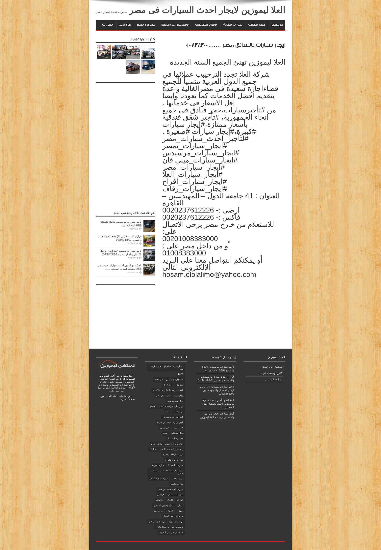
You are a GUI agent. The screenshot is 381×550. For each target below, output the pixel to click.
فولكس (160, 494)
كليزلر (180, 505)
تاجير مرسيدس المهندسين (171, 427)
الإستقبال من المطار (175, 24)
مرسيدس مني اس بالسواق (171, 532)
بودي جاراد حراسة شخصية (171, 406)
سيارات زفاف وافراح (174, 460)
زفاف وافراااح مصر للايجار (171, 449)
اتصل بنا (107, 24)
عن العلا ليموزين (274, 379)
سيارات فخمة (232, 24)
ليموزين (180, 510)
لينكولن (169, 510)
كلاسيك (159, 500)
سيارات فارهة (158, 465)
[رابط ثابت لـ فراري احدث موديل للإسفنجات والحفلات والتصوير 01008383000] (149, 245)
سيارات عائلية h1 (175, 465)
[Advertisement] (125, 144)
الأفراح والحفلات (206, 24)
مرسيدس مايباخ (176, 521)
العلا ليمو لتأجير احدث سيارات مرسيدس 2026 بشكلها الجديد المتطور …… (217, 404)
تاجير (167, 411)
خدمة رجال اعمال (175, 438)
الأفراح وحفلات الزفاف (271, 373)
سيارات (153, 449)
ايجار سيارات (256, 24)
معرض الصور (146, 24)
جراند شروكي (177, 433)
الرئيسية (276, 24)
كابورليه (180, 500)
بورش (153, 406)
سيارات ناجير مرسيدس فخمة (170, 489)
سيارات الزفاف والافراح (173, 454)
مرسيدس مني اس (157, 521)
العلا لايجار (167, 385)
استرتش (179, 385)
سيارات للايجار (177, 484)
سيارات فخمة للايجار (159, 478)
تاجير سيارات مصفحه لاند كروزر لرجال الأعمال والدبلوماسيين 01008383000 (217, 390)
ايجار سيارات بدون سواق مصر (169, 395)
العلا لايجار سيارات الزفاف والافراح (168, 390)
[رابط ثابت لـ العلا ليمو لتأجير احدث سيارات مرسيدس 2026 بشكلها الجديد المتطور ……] (149, 274)
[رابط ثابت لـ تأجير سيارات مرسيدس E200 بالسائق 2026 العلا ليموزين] (149, 231)
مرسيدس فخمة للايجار (173, 516)
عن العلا (125, 24)
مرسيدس (158, 510)
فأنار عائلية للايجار (175, 494)
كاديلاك (169, 500)
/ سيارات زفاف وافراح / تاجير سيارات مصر (167, 367)
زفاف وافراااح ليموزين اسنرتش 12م (167, 444)
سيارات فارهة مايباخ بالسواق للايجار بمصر (167, 471)
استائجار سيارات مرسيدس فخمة (169, 379)
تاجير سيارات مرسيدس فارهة (170, 422)
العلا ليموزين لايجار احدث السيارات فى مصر (207, 10)
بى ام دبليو (178, 411)
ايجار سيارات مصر (175, 401)
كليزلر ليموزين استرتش (163, 505)
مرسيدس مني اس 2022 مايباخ (169, 527)
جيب (165, 433)
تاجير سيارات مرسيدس (173, 417)
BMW (180, 374)
